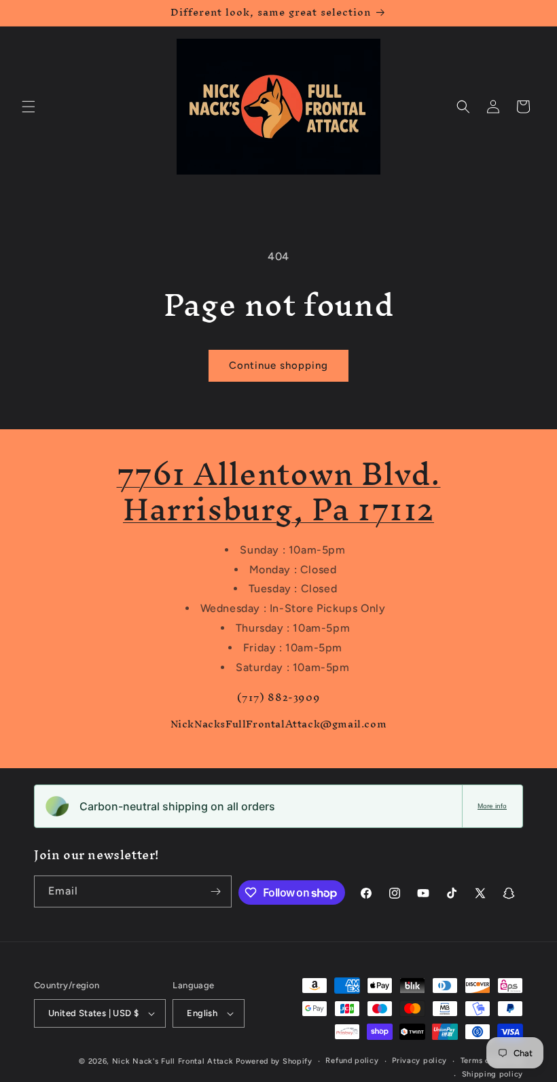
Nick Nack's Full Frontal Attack (173, 1061)
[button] (28, 107)
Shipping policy (493, 1074)
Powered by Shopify (274, 1061)
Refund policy (351, 1060)
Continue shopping (278, 365)
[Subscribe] (216, 891)
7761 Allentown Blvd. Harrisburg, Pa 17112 (279, 491)
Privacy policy (419, 1060)
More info (492, 806)
